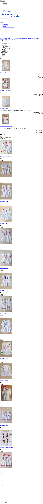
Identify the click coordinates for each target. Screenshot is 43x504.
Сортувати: (2, 137)
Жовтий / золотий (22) (5, 48)
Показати (2, 138)
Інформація (5, 29)
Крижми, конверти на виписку (8, 27)
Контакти (6, 33)
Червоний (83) (4, 45)
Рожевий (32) (3, 49)
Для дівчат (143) (19, 38)
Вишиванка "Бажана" (4, 469)
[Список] (0, 136)
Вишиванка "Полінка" (4, 72)
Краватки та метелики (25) (10, 39)
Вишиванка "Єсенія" (4, 201)
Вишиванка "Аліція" (4, 380)
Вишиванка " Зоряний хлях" (5, 178)
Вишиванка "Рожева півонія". (6, 126)
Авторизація (7, 8)
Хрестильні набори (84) (4, 38)
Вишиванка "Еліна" (4, 108)
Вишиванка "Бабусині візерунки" (6, 447)
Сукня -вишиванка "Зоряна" (6, 156)
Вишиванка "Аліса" (4, 358)
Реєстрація (6, 7)
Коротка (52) (3, 54)
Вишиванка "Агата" (4, 290)
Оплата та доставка (8, 31)
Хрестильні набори (6, 24)
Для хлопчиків (5, 25)
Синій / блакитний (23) (5, 46)
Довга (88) (3, 53)
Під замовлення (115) (5, 43)
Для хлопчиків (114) (12, 38)
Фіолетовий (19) (4, 51)
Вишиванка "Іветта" (4, 223)
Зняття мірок (7, 32)
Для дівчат (4, 26)
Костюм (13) (3, 55)
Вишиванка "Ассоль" (4, 425)
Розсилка (4, 499)
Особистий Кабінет (6, 497)
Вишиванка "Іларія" (4, 245)
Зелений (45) (3, 50)
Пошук (2, 56)
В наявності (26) (4, 42)
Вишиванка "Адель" (4, 313)
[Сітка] (1, 136)
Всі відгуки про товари (38, 132)
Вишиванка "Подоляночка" (5, 90)
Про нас (6, 30)
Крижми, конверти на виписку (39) (28, 38)
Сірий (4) (3, 47)
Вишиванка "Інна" (4, 268)
